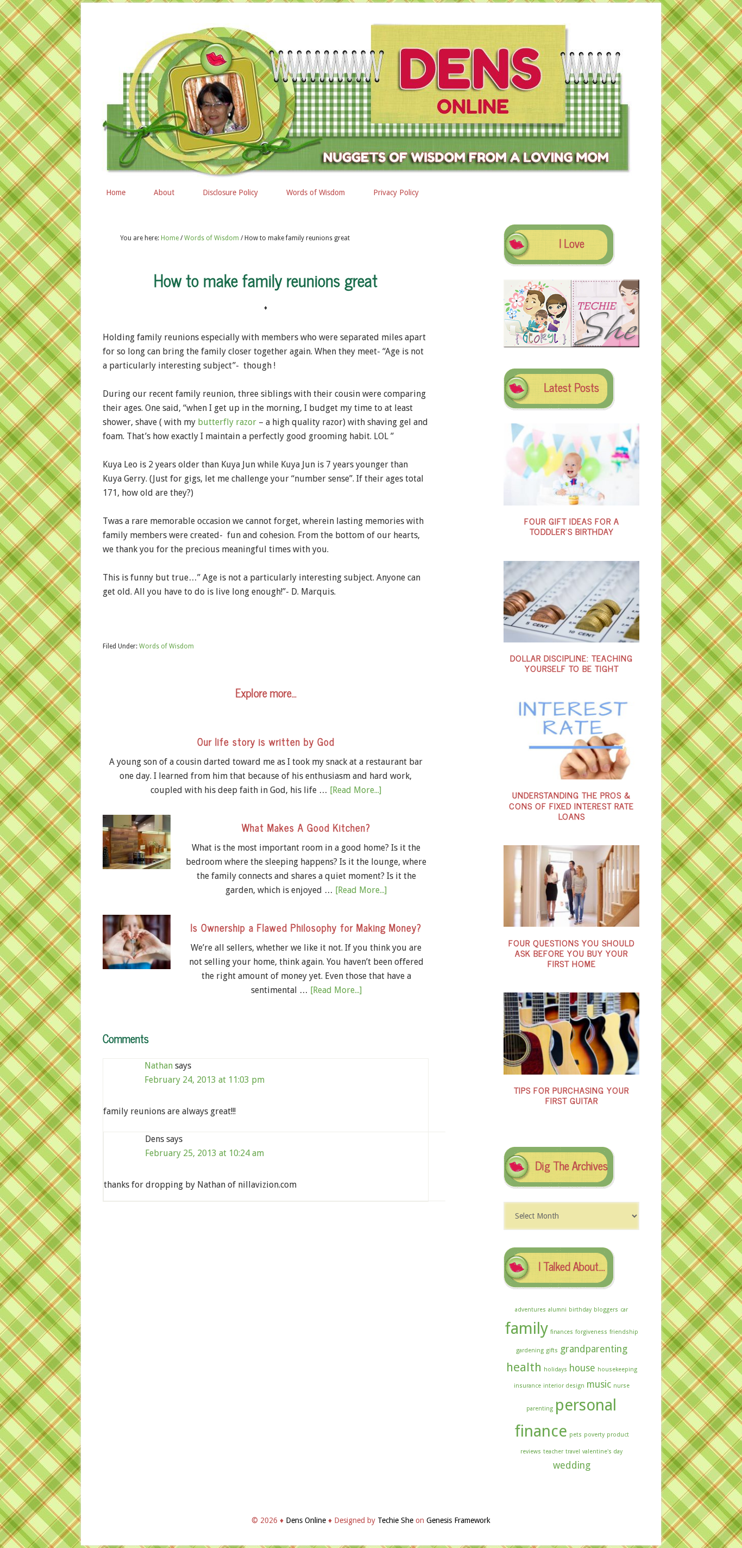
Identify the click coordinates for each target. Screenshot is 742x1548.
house (582, 1368)
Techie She (395, 1520)
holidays (555, 1369)
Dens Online (371, 96)
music (599, 1384)
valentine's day (602, 1451)
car (624, 1309)
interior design (563, 1385)
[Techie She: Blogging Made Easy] (605, 344)
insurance (527, 1385)
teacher (553, 1451)
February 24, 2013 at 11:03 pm (204, 1080)
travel (572, 1451)
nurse (621, 1385)
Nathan (158, 1065)
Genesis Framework (458, 1520)
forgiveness (591, 1331)
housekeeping (617, 1369)
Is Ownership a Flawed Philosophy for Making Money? (306, 927)
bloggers (606, 1309)
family (526, 1328)
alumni (557, 1309)
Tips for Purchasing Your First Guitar (571, 1095)
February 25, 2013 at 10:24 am (204, 1153)
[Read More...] (355, 790)
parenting (539, 1408)
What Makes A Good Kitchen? (306, 827)
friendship (623, 1331)
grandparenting (593, 1349)
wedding (571, 1465)
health (524, 1367)
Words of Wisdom (166, 646)
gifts (552, 1350)
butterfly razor (227, 422)
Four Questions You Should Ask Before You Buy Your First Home (571, 952)
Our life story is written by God (266, 741)
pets (575, 1434)
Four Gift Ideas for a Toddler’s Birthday (571, 526)
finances (561, 1331)
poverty (594, 1434)
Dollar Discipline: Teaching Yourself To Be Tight (571, 663)
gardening (530, 1350)
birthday (580, 1309)
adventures (530, 1309)
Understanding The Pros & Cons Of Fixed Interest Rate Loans (571, 805)
